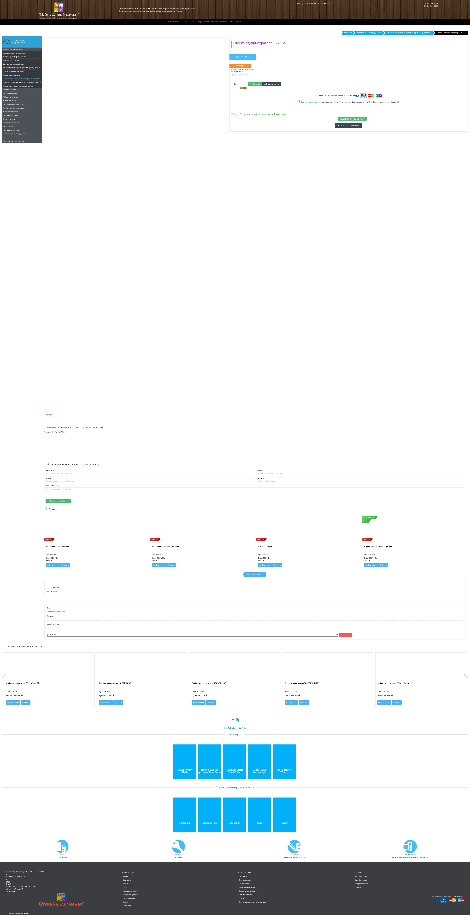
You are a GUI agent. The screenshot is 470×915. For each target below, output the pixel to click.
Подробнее (54, 565)
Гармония (184, 823)
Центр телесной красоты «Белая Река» (209, 770)
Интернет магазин (361, 884)
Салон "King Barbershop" (259, 770)
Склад (125, 887)
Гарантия (358, 887)
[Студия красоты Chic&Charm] (234, 756)
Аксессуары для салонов (12, 130)
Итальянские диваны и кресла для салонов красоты (22, 82)
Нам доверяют (235, 734)
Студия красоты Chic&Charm (234, 770)
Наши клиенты (235, 22)
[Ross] (259, 809)
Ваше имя (50, 471)
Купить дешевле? (245, 880)
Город (259, 471)
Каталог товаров (174, 22)
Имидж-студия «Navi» (184, 770)
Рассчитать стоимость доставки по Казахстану (262, 114)
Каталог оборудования (131, 895)
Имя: (48, 608)
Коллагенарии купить (11, 123)
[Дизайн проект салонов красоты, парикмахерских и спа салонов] (410, 846)
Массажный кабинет (10, 112)
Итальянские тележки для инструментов (18, 86)
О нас (185, 22)
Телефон (260, 478)
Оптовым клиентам (246, 895)
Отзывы (241, 898)
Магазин (348, 32)
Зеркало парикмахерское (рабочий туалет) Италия (21, 68)
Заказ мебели (294, 854)
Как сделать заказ (361, 876)
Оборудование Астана (11, 93)
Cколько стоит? (244, 884)
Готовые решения (9, 90)
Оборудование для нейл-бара (13, 141)
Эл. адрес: (50, 616)
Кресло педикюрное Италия (13, 71)
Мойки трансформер (10, 97)
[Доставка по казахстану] (62, 846)
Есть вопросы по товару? (349, 125)
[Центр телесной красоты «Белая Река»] (209, 756)
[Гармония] (184, 809)
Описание (49, 414)
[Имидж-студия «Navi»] (184, 756)
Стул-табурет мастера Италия (13, 64)
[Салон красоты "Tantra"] (284, 756)
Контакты (223, 22)
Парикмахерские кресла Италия (14, 53)
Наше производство (130, 891)
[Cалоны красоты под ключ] (178, 846)
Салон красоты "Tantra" (284, 770)
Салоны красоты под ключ (248, 891)
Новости (126, 884)
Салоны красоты (178, 854)
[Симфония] (234, 809)
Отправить (345, 635)
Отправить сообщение (58, 501)
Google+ (126, 902)
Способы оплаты (361, 880)
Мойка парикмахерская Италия (14, 57)
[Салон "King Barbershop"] (259, 756)
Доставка (214, 22)
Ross (259, 823)
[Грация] (284, 809)
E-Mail (48, 478)
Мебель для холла (9, 101)
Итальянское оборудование (13, 49)
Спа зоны (6, 137)
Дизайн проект (410, 854)
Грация (284, 823)
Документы (127, 880)
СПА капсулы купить (11, 115)
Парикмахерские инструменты (14, 134)
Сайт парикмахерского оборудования (252, 902)
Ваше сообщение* (52, 485)
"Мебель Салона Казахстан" (61, 904)
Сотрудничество (203, 22)
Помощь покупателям (247, 887)
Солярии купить (9, 119)
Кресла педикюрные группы (13, 108)
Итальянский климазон (11, 75)
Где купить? (243, 876)
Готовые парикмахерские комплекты (235, 787)
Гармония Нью (209, 823)
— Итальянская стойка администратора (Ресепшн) (21, 79)
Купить (66, 565)
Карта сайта (127, 906)
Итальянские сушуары (11, 60)
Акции (191, 22)
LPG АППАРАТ (9, 126)
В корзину (256, 84)
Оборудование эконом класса (13, 104)
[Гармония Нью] (209, 809)
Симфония (234, 823)
